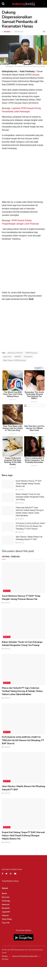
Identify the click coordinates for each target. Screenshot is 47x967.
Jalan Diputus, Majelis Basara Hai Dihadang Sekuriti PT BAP (29, 538)
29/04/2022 (18, 32)
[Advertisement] (23, 175)
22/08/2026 (6, 842)
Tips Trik (5, 923)
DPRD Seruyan (31, 353)
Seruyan (35, 74)
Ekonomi (5, 897)
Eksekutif (6, 908)
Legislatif (6, 912)
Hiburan (5, 915)
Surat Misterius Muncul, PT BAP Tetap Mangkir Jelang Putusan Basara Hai (28, 483)
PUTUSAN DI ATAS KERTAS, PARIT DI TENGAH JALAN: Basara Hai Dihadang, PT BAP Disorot (30, 526)
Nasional (5, 904)
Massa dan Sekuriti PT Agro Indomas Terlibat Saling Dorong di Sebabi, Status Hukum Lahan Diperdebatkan (29, 511)
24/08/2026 (20, 543)
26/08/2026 (20, 503)
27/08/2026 (20, 490)
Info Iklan (5, 959)
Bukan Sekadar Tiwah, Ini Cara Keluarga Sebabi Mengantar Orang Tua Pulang (30, 497)
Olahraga (6, 901)
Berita (7, 591)
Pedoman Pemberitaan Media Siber (25, 956)
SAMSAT (17, 357)
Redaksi (7, 32)
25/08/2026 (20, 519)
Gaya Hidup (7, 919)
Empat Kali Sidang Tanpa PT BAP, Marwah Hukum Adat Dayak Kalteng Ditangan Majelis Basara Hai (23, 835)
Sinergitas (28, 357)
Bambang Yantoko (15, 353)
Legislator (7, 357)
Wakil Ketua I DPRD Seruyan (14, 360)
